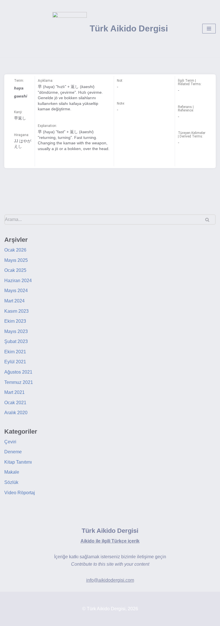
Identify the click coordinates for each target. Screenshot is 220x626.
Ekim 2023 (15, 321)
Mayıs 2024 (16, 290)
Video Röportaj (19, 492)
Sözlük (11, 482)
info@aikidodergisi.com (110, 580)
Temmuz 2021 (18, 382)
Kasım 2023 (16, 311)
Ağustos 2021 (18, 372)
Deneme (13, 451)
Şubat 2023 (16, 341)
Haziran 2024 (18, 280)
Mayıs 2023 (16, 331)
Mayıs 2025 (16, 260)
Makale (11, 472)
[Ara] (209, 219)
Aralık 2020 (16, 412)
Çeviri (10, 441)
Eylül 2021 (15, 361)
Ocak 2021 (15, 402)
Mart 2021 (14, 392)
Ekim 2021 (15, 351)
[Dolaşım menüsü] (209, 28)
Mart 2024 (14, 300)
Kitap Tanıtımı (18, 462)
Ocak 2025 (15, 270)
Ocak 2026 (15, 250)
